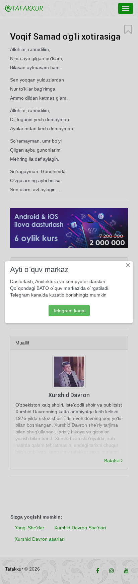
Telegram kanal (69, 310)
